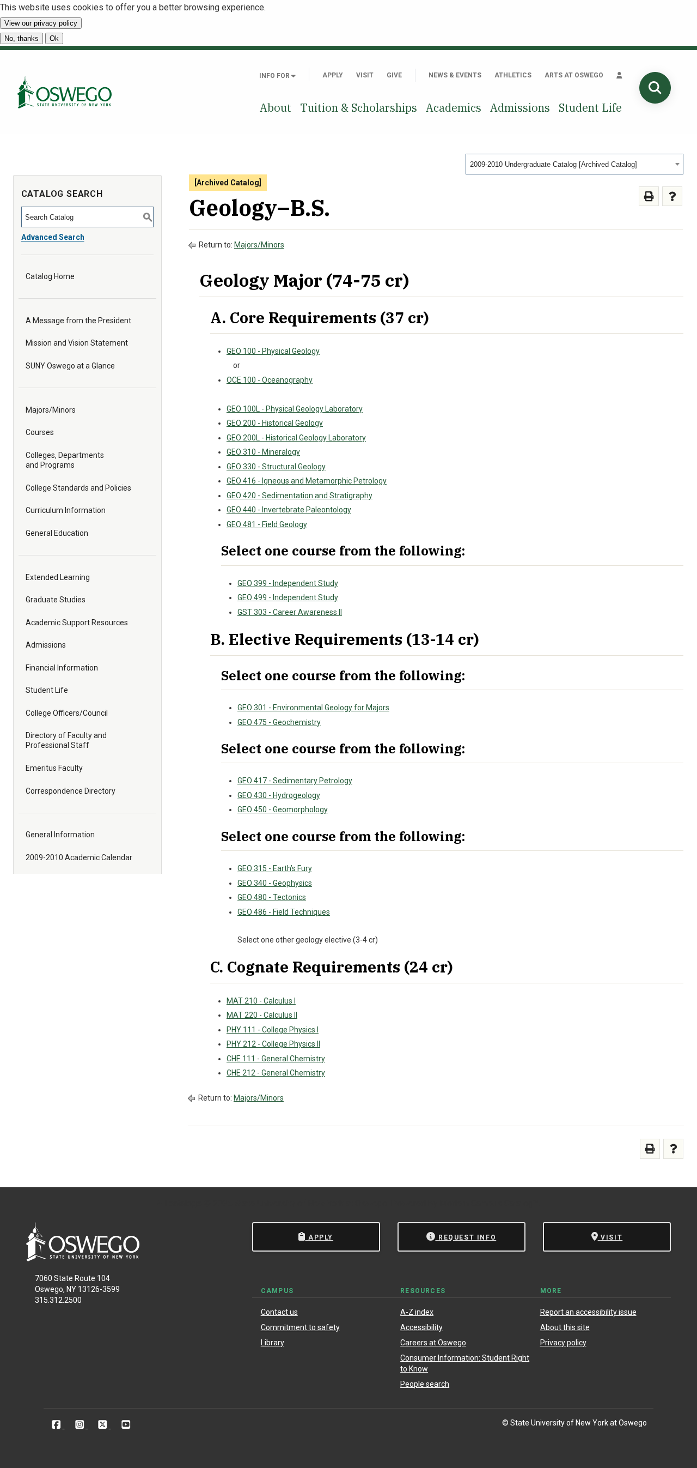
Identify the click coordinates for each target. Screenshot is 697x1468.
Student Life (590, 107)
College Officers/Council (67, 713)
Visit (365, 75)
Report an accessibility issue (588, 1312)
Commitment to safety (300, 1327)
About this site (565, 1327)
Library (272, 1342)
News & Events (455, 75)
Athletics (512, 75)
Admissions (520, 107)
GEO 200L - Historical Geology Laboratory (296, 437)
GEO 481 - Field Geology (267, 524)
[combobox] (574, 164)
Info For (275, 76)
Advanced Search (52, 237)
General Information (60, 834)
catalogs (185, 1203)
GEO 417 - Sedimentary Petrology (294, 780)
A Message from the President (78, 320)
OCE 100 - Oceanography (270, 380)
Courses (40, 432)
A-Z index (416, 1312)
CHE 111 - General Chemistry (276, 1058)
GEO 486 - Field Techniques (283, 912)
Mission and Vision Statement (77, 343)
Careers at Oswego (433, 1342)
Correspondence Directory (70, 791)
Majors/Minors (51, 410)
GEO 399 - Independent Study (287, 583)
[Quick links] (619, 75)
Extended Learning (58, 577)
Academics (453, 107)
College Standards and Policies (78, 488)
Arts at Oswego (574, 75)
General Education (57, 533)
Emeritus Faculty (54, 768)
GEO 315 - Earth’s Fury (274, 868)
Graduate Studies (55, 599)
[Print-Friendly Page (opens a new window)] (649, 196)
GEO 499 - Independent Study (287, 597)
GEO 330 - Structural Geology (276, 466)
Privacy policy (563, 1342)
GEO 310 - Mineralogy (263, 452)
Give (394, 75)
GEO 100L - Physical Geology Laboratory (295, 408)
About (275, 107)
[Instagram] (81, 1424)
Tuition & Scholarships (358, 107)
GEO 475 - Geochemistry (279, 722)
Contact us (279, 1312)
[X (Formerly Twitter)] (103, 1424)
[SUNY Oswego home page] (64, 92)
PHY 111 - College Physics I (273, 1029)
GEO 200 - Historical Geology (275, 423)
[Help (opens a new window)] (672, 196)
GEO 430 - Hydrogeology (278, 795)
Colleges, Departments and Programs (65, 460)
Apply (332, 75)
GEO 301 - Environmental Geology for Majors (313, 707)
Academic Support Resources (77, 622)
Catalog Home (50, 276)
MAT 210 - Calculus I (261, 1000)
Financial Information (62, 667)
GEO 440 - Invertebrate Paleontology (289, 509)
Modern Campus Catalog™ (489, 1203)
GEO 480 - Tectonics (271, 897)
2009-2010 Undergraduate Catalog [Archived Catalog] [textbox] (553, 164)
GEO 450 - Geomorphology (282, 809)
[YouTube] (126, 1424)
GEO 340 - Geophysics (274, 883)
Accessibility (421, 1327)
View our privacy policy (40, 23)
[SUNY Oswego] (82, 1258)
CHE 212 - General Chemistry (276, 1072)
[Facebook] (57, 1424)
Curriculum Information (66, 510)
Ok (54, 38)
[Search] (655, 88)
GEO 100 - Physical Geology (273, 351)
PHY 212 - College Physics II (273, 1044)
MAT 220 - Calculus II (262, 1015)
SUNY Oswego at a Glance (70, 365)
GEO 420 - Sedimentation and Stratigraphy (299, 495)
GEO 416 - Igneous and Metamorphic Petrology (307, 480)
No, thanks (21, 38)
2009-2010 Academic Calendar (79, 857)
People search (424, 1384)
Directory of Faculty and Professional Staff (66, 740)
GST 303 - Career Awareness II (289, 612)
